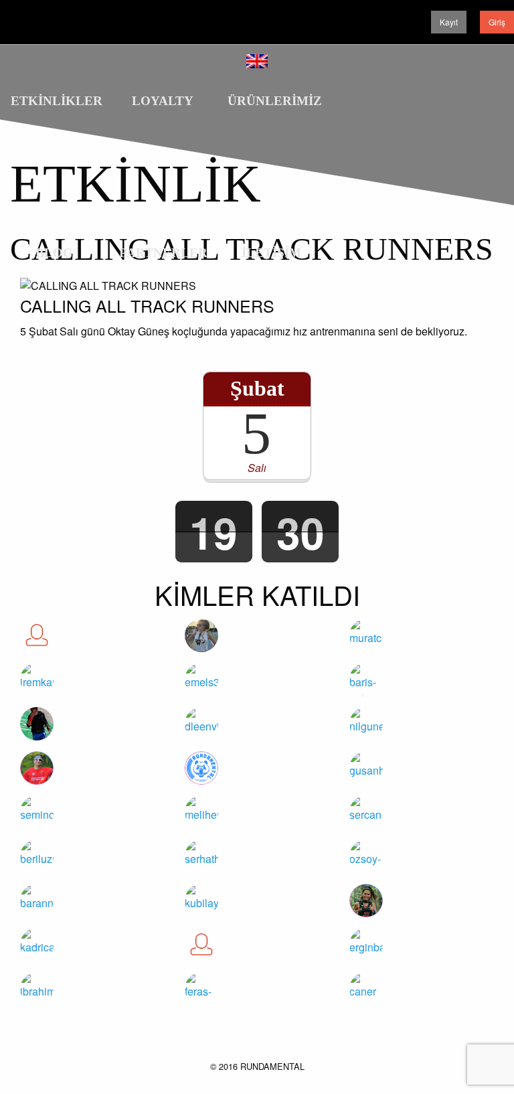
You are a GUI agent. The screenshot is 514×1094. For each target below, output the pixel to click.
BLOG (54, 253)
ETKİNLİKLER (56, 101)
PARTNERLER (163, 253)
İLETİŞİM (271, 253)
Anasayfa (401, 138)
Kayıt (449, 21)
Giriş (497, 21)
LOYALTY (162, 101)
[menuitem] (54, 94)
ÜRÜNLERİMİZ (275, 101)
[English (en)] (257, 59)
